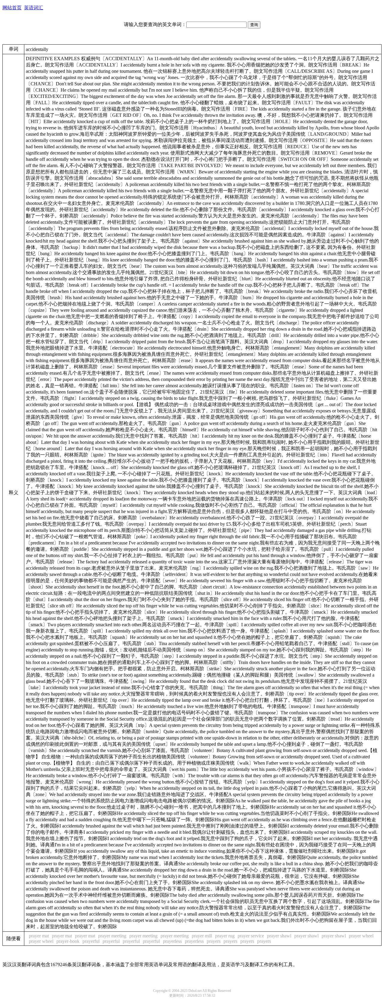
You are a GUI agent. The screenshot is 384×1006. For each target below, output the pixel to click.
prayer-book (68, 941)
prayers (213, 941)
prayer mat (39, 935)
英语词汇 (33, 7)
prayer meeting (112, 935)
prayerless (172, 941)
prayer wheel (361, 935)
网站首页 (12, 7)
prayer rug (225, 935)
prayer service (251, 935)
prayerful (91, 941)
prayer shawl (279, 935)
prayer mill (202, 935)
